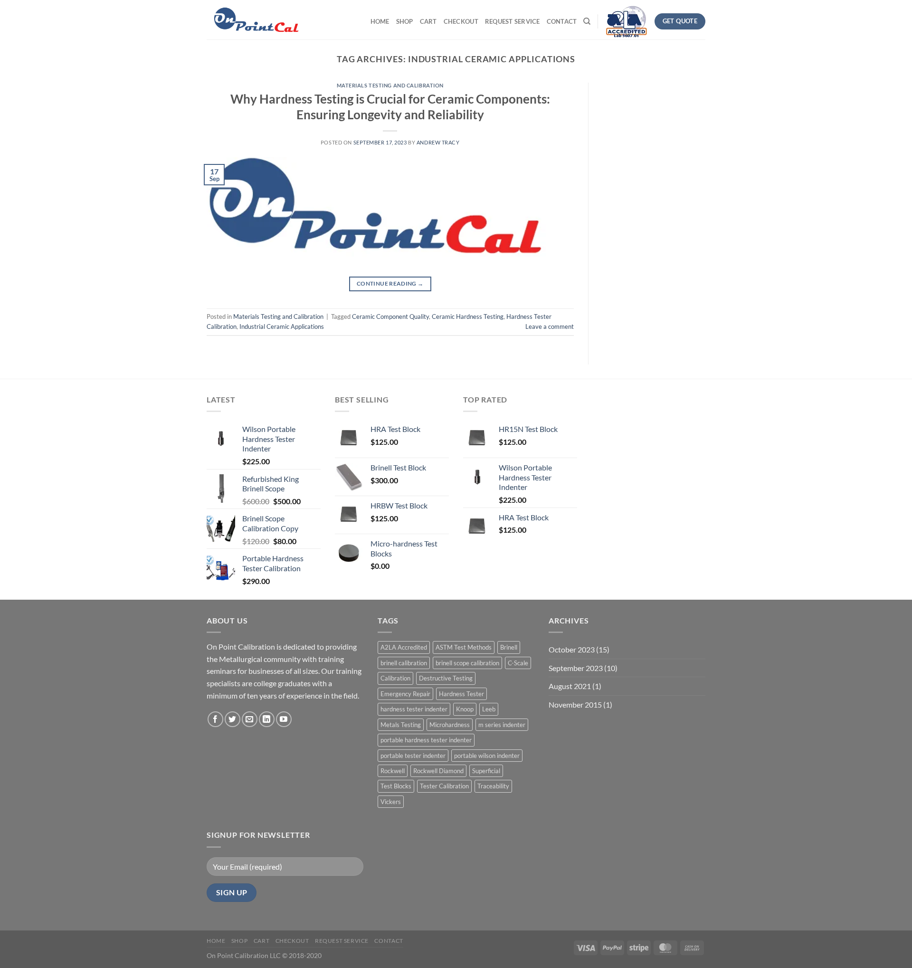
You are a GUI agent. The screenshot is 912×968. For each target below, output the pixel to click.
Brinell (508, 647)
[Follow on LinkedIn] (267, 719)
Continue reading (390, 283)
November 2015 (575, 704)
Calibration (395, 678)
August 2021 (570, 685)
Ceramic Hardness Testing (468, 316)
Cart (428, 21)
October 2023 (572, 649)
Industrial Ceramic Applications (281, 326)
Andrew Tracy (438, 142)
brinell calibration (403, 663)
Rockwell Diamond (438, 771)
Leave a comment (549, 326)
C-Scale (518, 663)
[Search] (586, 21)
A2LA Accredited (403, 647)
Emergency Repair (405, 694)
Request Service (512, 21)
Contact (562, 21)
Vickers (390, 801)
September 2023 (576, 667)
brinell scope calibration (467, 663)
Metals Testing (400, 724)
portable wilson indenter (487, 755)
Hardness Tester (461, 694)
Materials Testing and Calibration (390, 85)
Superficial (486, 771)
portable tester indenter (413, 755)
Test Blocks (395, 786)
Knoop (465, 709)
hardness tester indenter (413, 709)
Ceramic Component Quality (390, 316)
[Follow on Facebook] (215, 719)
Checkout (461, 21)
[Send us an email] (249, 719)
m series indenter (501, 724)
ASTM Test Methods (464, 647)
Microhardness (449, 724)
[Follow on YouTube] (284, 719)
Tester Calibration (444, 786)
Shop (404, 21)
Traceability (493, 786)
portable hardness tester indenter (426, 740)
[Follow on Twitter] (232, 719)
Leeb (488, 709)
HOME (380, 21)
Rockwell (392, 771)
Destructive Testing (446, 678)
